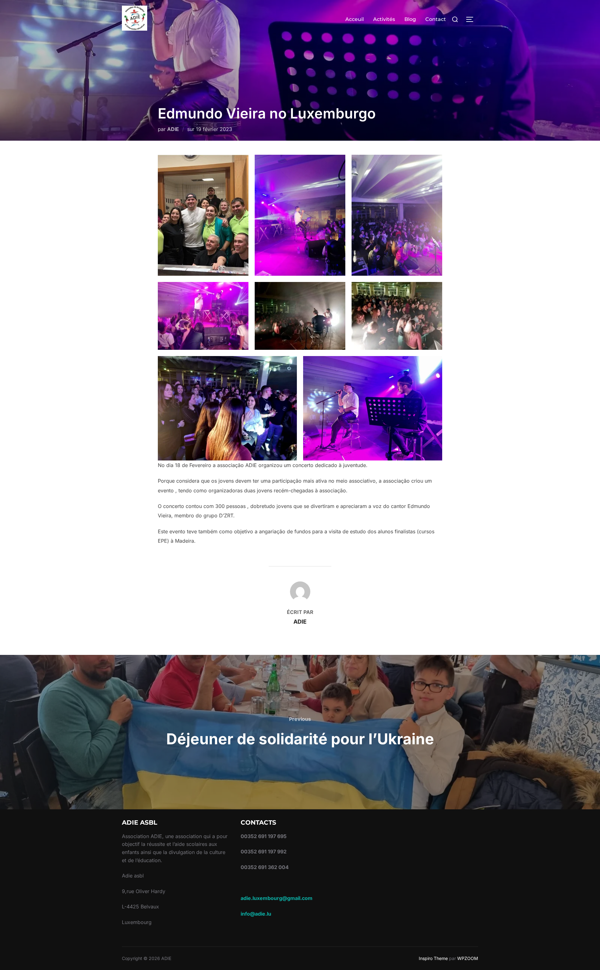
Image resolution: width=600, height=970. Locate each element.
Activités (384, 19)
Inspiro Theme (433, 958)
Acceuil (354, 19)
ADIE (173, 129)
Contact (435, 19)
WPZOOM (467, 958)
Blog (410, 19)
